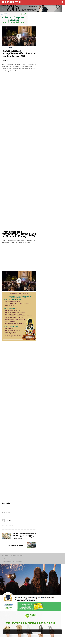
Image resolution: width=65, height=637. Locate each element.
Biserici (3, 512)
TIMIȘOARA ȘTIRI (11, 2)
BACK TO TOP (7, 558)
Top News (8, 512)
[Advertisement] (19, 151)
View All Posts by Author (7, 525)
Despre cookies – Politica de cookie (12, 561)
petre (6, 60)
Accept (36, 632)
